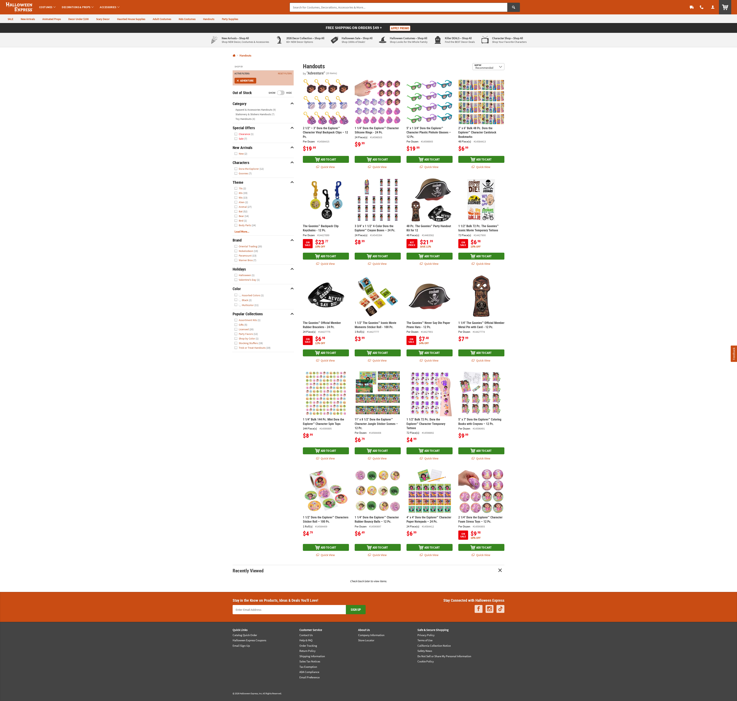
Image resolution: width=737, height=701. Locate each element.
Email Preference (309, 677)
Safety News (424, 651)
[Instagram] (489, 609)
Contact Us (306, 635)
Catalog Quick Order (245, 635)
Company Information (371, 635)
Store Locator (366, 640)
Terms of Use (424, 640)
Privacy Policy (426, 635)
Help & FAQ (305, 640)
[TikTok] (500, 609)
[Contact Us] (702, 7)
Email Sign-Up (241, 645)
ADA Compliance (309, 672)
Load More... (242, 231)
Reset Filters (285, 73)
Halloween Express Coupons (249, 640)
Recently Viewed (248, 570)
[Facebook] (479, 609)
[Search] (513, 7)
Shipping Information (312, 656)
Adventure (246, 80)
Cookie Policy (425, 661)
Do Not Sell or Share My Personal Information (444, 656)
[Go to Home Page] (234, 55)
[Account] (713, 7)
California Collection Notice (434, 645)
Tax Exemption (308, 667)
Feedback (734, 353)
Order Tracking (308, 645)
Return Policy (307, 651)
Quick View (327, 167)
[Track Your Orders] (692, 7)
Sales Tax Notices (309, 661)
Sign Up (356, 609)
